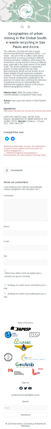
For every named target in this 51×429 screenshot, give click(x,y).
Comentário (8, 195)
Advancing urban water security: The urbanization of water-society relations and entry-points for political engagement (24, 148)
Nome (7, 226)
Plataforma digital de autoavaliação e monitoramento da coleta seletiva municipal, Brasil (25, 154)
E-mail (7, 241)
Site (5, 256)
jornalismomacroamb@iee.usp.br (25, 395)
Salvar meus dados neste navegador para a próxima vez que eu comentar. (23, 275)
